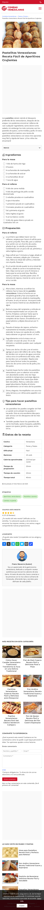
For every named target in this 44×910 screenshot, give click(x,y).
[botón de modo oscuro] (41, 2)
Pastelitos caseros (30, 496)
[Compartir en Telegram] (13, 544)
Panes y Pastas (23, 16)
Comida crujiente (10, 501)
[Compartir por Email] (26, 544)
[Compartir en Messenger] (22, 544)
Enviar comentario (10, 779)
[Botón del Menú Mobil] (40, 8)
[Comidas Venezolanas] (13, 8)
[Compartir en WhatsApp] (17, 544)
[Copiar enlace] (31, 544)
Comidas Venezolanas (9, 16)
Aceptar (22, 906)
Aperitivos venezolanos (12, 496)
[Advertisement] (22, 89)
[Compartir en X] (9, 544)
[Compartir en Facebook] (4, 544)
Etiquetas (5, 2)
